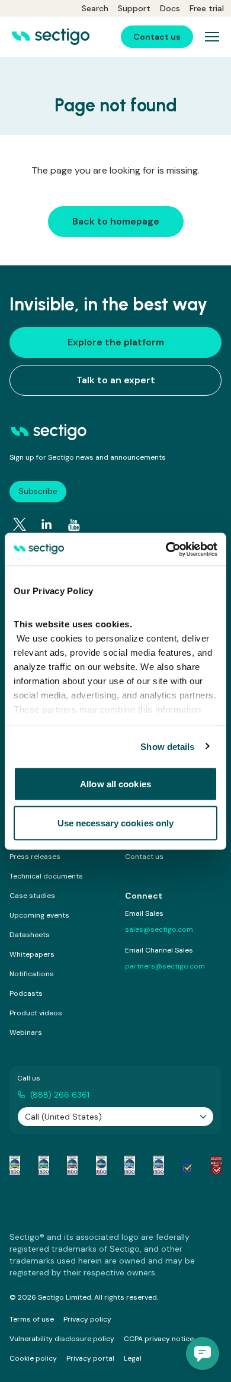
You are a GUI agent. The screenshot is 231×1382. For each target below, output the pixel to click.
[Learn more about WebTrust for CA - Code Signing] (158, 1165)
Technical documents (46, 876)
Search (95, 8)
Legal (133, 1358)
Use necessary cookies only (115, 822)
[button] (202, 1353)
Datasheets (29, 934)
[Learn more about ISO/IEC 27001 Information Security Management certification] (216, 1165)
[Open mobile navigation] (212, 37)
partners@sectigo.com (165, 966)
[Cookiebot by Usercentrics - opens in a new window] (166, 549)
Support (134, 8)
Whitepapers (31, 954)
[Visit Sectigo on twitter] (19, 524)
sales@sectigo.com (159, 929)
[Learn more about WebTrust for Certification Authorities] (43, 1165)
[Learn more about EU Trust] (187, 1165)
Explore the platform (116, 342)
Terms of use (31, 1319)
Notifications (31, 974)
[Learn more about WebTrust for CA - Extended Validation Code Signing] (101, 1165)
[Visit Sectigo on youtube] (74, 525)
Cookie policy (33, 1358)
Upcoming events (39, 915)
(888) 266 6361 (59, 1094)
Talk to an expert (115, 380)
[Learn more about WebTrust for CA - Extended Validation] (72, 1165)
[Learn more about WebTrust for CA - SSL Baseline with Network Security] (129, 1165)
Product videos (35, 1013)
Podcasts (26, 993)
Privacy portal (90, 1358)
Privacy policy (87, 1319)
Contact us (144, 856)
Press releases (34, 856)
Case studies (32, 895)
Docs (170, 8)
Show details (167, 746)
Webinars (25, 1032)
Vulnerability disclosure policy (61, 1338)
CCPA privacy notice (159, 1338)
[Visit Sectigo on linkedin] (47, 524)
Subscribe (37, 491)
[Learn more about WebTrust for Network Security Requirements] (14, 1165)
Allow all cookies (115, 784)
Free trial (207, 8)
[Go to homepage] (50, 37)
